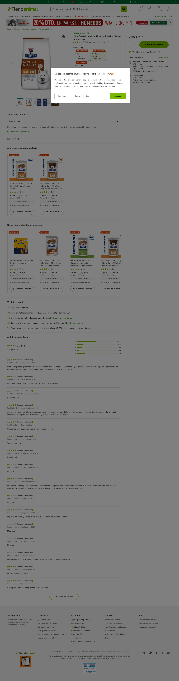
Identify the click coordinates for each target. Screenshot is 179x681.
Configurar (62, 96)
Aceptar (118, 96)
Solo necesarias (82, 96)
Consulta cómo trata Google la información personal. (93, 86)
